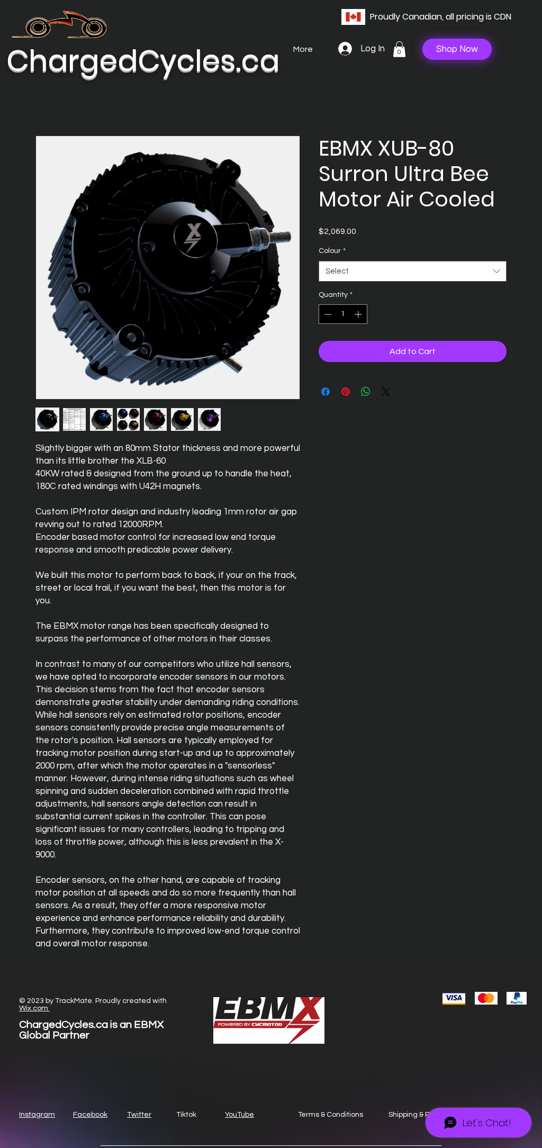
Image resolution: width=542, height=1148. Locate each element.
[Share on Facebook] (325, 391)
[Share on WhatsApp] (365, 391)
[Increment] (359, 314)
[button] (399, 49)
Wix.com (34, 1008)
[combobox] (413, 271)
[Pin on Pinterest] (345, 391)
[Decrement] (326, 314)
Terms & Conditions (330, 1114)
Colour (332, 251)
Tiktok (186, 1114)
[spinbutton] (343, 314)
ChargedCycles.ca (142, 60)
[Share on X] (386, 391)
